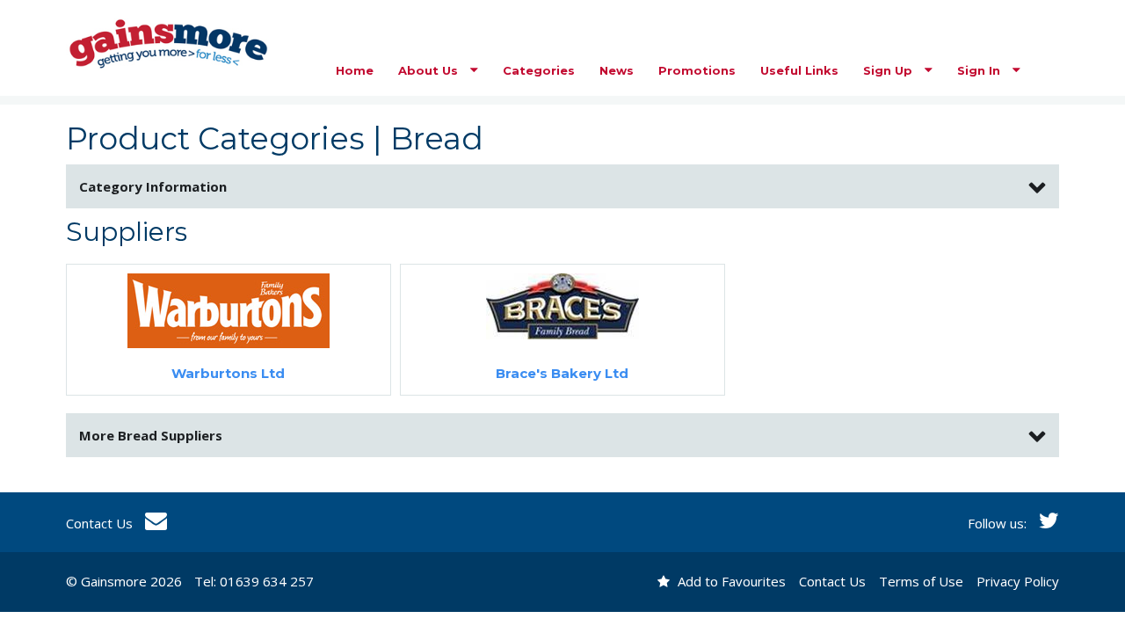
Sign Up (889, 70)
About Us (429, 70)
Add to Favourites (730, 581)
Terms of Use (921, 581)
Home (355, 70)
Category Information (153, 186)
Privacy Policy (1017, 581)
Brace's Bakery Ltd (562, 373)
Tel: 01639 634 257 (254, 581)
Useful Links (799, 70)
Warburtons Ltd (228, 373)
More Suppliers (150, 435)
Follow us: (999, 523)
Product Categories (215, 138)
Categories (539, 70)
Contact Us (101, 523)
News (616, 70)
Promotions (697, 70)
